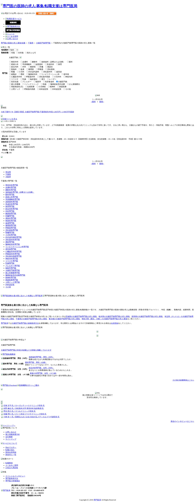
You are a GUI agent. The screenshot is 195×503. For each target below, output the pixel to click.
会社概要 (9, 437)
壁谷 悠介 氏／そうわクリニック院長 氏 (19, 411)
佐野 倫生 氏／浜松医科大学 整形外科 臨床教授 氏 (23, 408)
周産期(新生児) (17, 87)
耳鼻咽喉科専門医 (12, 199)
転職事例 (9, 463)
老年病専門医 (10, 249)
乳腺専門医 (9, 263)
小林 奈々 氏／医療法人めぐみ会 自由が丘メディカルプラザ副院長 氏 (31, 417)
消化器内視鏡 (44, 77)
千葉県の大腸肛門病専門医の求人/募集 (31, 319)
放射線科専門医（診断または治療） (19, 192)
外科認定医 (56, 89)
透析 (22, 74)
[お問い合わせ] (11, 39)
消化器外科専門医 (12, 240)
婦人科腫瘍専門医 (12, 273)
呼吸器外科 (30, 77)
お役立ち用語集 (11, 468)
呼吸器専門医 (10, 228)
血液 (22, 69)
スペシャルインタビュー (15, 476)
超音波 (59, 72)
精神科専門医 (10, 277)
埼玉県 (8, 172)
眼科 (71, 62)
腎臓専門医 (9, 232)
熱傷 (44, 84)
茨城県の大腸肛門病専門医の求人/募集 (81, 316)
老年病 (66, 74)
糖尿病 (33, 67)
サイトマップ (10, 439)
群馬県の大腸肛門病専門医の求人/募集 (147, 316)
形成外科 (50, 64)
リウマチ (14, 79)
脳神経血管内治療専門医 (15, 275)
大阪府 (8, 177)
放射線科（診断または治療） (53, 62)
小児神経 (42, 87)
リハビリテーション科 (50, 74)
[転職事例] (13, 24)
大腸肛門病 (62, 82)
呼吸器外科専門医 (12, 254)
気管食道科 (49, 82)
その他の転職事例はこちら (183, 380)
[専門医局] (5, 490)
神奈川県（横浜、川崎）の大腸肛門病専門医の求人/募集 (104, 319)
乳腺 (24, 79)
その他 (68, 89)
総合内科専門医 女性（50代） (41, 368)
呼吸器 (40, 69)
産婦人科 (14, 64)
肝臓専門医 (9, 216)
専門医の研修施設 (12, 481)
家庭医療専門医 (11, 280)
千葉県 (30, 43)
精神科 (52, 87)
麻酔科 (34, 62)
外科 (24, 67)
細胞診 (14, 74)
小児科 (21, 72)
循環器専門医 (10, 225)
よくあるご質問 (11, 465)
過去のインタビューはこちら (182, 421)
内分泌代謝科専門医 (13, 237)
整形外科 (14, 62)
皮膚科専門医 (10, 187)
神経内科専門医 (11, 259)
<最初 (93, 102)
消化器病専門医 (11, 230)
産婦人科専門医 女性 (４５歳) (43, 373)
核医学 (38, 82)
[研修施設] (13, 32)
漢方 (43, 79)
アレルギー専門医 (12, 266)
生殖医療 (30, 87)
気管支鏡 (14, 82)
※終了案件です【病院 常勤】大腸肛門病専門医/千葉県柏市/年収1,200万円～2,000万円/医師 (37, 112)
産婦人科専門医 (11, 197)
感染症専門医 (10, 218)
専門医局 (4, 323)
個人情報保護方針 (12, 434)
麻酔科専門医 (10, 190)
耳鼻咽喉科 (26, 64)
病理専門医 (9, 206)
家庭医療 (62, 87)
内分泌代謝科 (33, 72)
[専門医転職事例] (8, 354)
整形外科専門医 (11, 185)
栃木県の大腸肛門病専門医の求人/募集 (114, 316)
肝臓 (41, 67)
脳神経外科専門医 (12, 244)
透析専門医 (9, 242)
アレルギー (26, 82)
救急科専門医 (10, 221)
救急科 (14, 69)
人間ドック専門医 (12, 282)
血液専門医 (9, 223)
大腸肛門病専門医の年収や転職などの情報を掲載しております (26, 350)
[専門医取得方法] (12, 26)
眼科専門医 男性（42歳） (36, 362)
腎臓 (13, 72)
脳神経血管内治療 (57, 84)
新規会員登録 (10, 452)
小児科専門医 (10, 235)
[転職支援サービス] (13, 19)
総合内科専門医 (11, 209)
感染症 (50, 67)
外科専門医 (9, 211)
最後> (101, 102)
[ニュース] (9, 34)
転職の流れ (9, 450)
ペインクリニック (31, 84)
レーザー (52, 79)
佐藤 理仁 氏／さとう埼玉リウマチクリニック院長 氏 (24, 414)
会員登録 (114, 323)
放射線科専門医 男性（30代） (41, 357)
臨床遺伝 (33, 79)
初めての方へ (10, 447)
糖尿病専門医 (10, 213)
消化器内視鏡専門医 (13, 256)
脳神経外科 (32, 74)
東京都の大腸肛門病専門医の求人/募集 (64, 319)
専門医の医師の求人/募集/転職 (13, 43)
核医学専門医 (10, 268)
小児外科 (57, 77)
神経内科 (69, 77)
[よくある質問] (11, 36)
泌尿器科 (39, 64)
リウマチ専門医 (11, 261)
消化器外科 (47, 72)
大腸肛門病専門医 (43, 43)
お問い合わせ (10, 432)
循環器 (31, 69)
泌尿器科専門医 (11, 202)
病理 (60, 64)
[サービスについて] (9, 443)
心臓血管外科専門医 (13, 251)
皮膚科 (25, 62)
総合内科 (14, 67)
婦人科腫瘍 (15, 84)
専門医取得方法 (11, 478)
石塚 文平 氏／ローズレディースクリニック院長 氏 (24, 405)
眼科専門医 (9, 195)
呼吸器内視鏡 (29, 89)
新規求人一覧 (10, 455)
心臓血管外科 (16, 77)
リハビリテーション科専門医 (17, 247)
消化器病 (51, 69)
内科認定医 (43, 89)
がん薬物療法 (74, 84)
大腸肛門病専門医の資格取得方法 (25, 323)
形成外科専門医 (11, 204)
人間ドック (15, 89)
